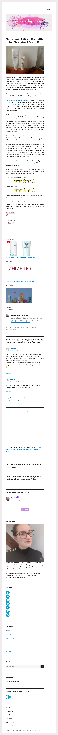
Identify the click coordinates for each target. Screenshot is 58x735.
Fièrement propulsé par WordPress (31, 730)
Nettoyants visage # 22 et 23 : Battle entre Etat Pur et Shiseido (20, 257)
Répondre (8, 373)
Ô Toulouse (9, 718)
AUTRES (8, 651)
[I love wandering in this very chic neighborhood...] (24, 505)
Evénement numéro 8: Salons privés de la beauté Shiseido (20, 281)
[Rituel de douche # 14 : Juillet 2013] (25, 295)
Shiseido (8, 329)
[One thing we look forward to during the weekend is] (17, 505)
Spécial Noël (9, 711)
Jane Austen (9, 714)
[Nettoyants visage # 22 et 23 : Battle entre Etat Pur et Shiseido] (25, 248)
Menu (49, 9)
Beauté (22, 327)
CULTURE (9, 634)
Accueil (8, 707)
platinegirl (10, 327)
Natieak (12, 379)
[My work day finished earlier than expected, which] (32, 505)
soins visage (13, 329)
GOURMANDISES (11, 638)
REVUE (38, 327)
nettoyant (33, 327)
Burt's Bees (28, 327)
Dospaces (13, 348)
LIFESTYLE (9, 643)
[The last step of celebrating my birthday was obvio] (40, 505)
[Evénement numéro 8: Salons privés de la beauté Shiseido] (25, 272)
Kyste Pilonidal (10, 722)
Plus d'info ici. (18, 569)
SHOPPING (9, 647)
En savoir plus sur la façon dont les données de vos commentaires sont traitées (24, 449)
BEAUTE (8, 630)
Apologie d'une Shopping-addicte (14, 730)
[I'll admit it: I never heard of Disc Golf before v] (9, 505)
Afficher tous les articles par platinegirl (20, 321)
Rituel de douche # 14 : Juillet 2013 (14, 305)
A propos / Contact (11, 725)
